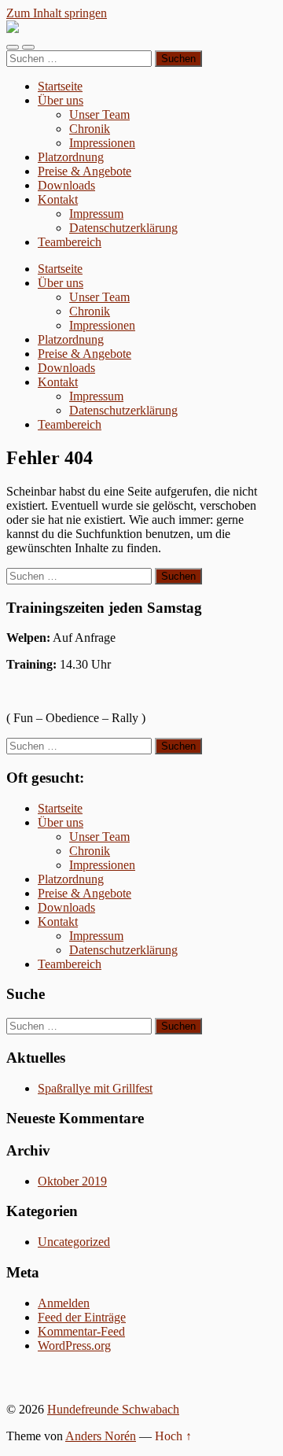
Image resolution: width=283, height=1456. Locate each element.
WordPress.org (74, 1345)
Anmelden (64, 1303)
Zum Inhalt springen (56, 13)
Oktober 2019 (72, 1181)
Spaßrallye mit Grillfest (95, 1088)
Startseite (60, 86)
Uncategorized (74, 1241)
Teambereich (69, 242)
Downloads (66, 185)
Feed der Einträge (82, 1317)
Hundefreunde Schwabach (113, 1409)
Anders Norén (100, 1436)
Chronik (89, 128)
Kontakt (58, 199)
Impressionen (102, 142)
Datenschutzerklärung (123, 227)
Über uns (60, 100)
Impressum (96, 213)
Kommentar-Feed (81, 1331)
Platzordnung (71, 157)
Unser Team (99, 114)
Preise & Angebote (84, 171)
